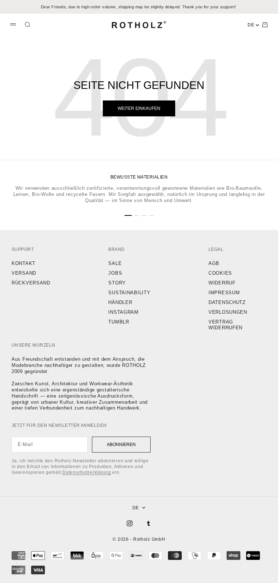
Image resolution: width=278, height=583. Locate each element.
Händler (120, 302)
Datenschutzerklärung (86, 472)
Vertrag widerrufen (225, 325)
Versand (24, 273)
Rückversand (31, 283)
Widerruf (222, 283)
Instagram (123, 312)
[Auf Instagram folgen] (129, 523)
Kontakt (23, 263)
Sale (115, 263)
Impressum (224, 292)
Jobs (115, 273)
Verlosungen (227, 312)
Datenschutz (227, 302)
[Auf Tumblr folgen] (148, 523)
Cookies (220, 273)
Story (117, 283)
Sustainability (129, 292)
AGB (213, 263)
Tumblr (118, 322)
